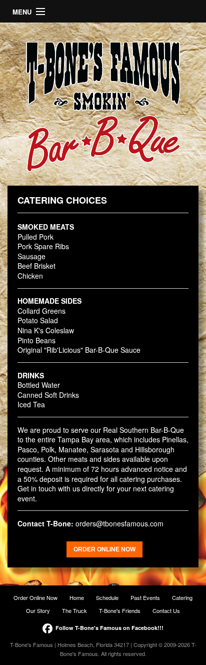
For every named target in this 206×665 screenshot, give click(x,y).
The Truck (74, 610)
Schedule (107, 597)
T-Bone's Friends (119, 610)
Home (77, 597)
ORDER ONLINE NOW (105, 549)
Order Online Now (36, 597)
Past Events (145, 597)
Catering (182, 597)
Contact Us (166, 610)
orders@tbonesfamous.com (120, 523)
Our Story (38, 610)
